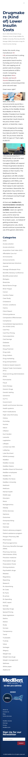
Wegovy (5, 650)
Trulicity (5, 641)
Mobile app (7, 495)
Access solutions (8, 247)
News (5, 501)
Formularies (7, 379)
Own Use (6, 524)
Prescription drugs (17, 41)
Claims (5, 308)
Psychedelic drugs (9, 570)
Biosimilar (6, 282)
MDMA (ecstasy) (8, 456)
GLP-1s (5, 399)
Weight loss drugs (9, 657)
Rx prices (9, 44)
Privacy (5, 725)
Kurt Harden (7, 434)
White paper (7, 666)
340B (5, 241)
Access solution (8, 244)
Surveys (5, 628)
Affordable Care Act (9, 253)
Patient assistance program (12, 533)
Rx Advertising (8, 586)
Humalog (6, 421)
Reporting (6, 580)
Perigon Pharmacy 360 (11, 536)
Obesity (5, 508)
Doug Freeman (8, 349)
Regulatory (6, 577)
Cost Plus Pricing (9, 333)
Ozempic (6, 527)
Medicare (6, 488)
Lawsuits (6, 437)
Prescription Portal (9, 564)
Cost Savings (7, 339)
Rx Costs (6, 589)
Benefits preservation (10, 276)
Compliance (7, 321)
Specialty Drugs (8, 609)
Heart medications (9, 412)
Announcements (9, 260)
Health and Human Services (13, 405)
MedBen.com (6, 727)
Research (6, 583)
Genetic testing (8, 392)
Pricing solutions (8, 567)
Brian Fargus (7, 289)
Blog (4, 714)
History (5, 418)
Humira (5, 424)
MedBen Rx (20, 36)
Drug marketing (8, 358)
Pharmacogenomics (10, 543)
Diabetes (5, 36)
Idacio (5, 428)
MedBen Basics (8, 466)
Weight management (10, 660)
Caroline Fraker (8, 295)
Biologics (6, 279)
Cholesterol (7, 301)
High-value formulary (10, 415)
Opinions (6, 514)
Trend (5, 634)
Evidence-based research (12, 365)
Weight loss (7, 654)
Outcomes (6, 517)
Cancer (5, 292)
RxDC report (7, 602)
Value (5, 644)
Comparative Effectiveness (12, 317)
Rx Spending (7, 599)
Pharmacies (7, 540)
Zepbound (6, 670)
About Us (5, 709)
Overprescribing (8, 520)
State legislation (8, 615)
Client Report (7, 311)
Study (5, 625)
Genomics (6, 395)
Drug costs (6, 352)
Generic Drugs (12, 36)
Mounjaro (6, 498)
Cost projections (8, 336)
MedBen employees (10, 472)
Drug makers (7, 355)
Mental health (8, 492)
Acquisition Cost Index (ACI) (12, 250)
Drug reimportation (9, 362)
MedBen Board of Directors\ (12, 469)
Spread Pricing (8, 612)
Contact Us (6, 712)
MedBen (6, 460)
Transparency (7, 631)
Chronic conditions (9, 305)
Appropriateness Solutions (12, 263)
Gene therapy (7, 386)
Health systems (8, 408)
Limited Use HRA (9, 447)
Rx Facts (6, 593)
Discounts (6, 346)
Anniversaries (7, 257)
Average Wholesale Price (11, 269)
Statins (5, 618)
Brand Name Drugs (15, 34)
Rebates (6, 573)
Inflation (6, 431)
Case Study (7, 298)
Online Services (8, 511)
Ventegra (6, 647)
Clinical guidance (9, 314)
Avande (5, 266)
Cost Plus (6, 330)
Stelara (5, 622)
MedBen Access (8, 463)
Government (7, 402)
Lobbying (6, 450)
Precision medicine (9, 557)
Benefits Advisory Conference (13, 273)
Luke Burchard (8, 453)
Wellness (6, 663)
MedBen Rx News (9, 479)
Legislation (6, 440)
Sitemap (5, 723)
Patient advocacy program (12, 530)
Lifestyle (6, 444)
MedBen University (8, 39)
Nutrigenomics (8, 504)
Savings (14, 44)
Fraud (5, 383)
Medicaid (6, 485)
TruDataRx (6, 638)
